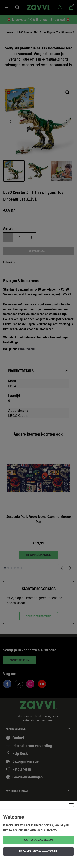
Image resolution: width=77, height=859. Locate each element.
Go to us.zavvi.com (38, 839)
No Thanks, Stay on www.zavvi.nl (38, 851)
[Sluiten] (71, 805)
